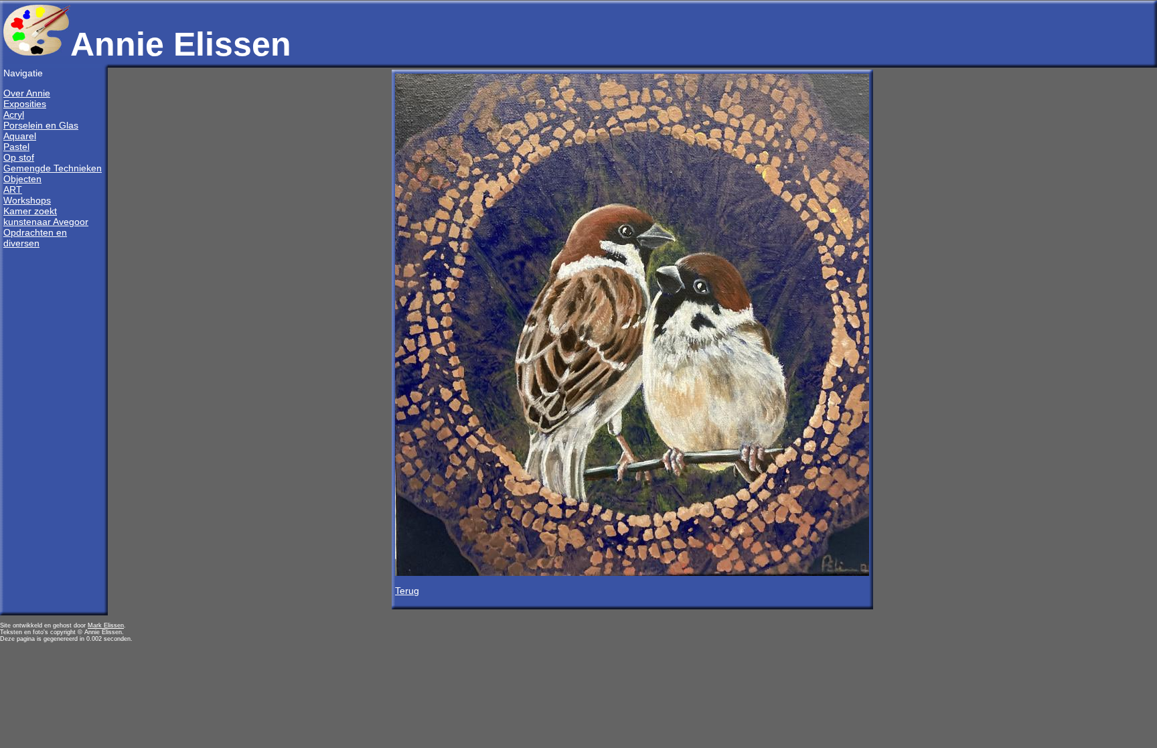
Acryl (13, 114)
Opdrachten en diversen (35, 237)
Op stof (18, 157)
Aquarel (19, 136)
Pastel (16, 146)
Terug (407, 590)
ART (12, 189)
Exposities (24, 103)
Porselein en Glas (40, 125)
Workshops (27, 200)
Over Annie (26, 93)
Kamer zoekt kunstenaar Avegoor (45, 216)
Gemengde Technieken (52, 168)
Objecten (22, 178)
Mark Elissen (106, 625)
